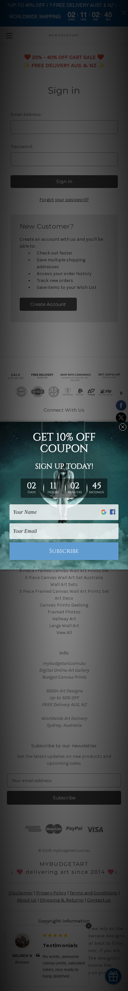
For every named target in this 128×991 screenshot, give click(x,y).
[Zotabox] (123, 563)
